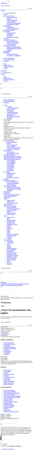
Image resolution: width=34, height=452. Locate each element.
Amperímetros (10, 242)
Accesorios (9, 35)
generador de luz (8, 400)
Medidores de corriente (12, 255)
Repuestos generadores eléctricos (12, 159)
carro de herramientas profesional (12, 396)
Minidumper (10, 34)
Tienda (5, 14)
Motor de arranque (11, 258)
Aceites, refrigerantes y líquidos (12, 194)
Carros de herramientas (9, 40)
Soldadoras (9, 50)
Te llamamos (4, 3)
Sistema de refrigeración (10, 206)
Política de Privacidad (9, 381)
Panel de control (8, 204)
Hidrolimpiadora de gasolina (14, 48)
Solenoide (9, 264)
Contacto (3, 10)
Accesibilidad (7, 380)
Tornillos (9, 237)
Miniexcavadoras (11, 33)
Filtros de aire (10, 201)
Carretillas (6, 38)
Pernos (8, 231)
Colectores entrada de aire (13, 208)
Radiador (9, 211)
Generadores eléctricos (9, 30)
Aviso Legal (7, 378)
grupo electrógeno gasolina (10, 401)
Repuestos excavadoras (13, 37)
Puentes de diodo (11, 259)
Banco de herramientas (12, 41)
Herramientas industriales (10, 45)
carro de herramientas (9, 390)
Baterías (9, 245)
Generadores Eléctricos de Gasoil (12, 156)
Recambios (6, 52)
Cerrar (2, 306)
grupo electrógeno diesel (10, 391)
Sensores (9, 262)
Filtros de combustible (12, 203)
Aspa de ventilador (11, 207)
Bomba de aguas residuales (13, 47)
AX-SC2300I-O (11, 160)
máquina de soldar (8, 407)
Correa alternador (11, 249)
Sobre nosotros (7, 65)
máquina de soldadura (9, 406)
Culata (8, 227)
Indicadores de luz (11, 254)
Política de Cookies (8, 382)
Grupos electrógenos (9, 16)
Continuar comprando (8, 449)
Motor (5, 215)
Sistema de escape (11, 235)
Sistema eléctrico (8, 240)
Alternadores (10, 241)
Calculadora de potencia (13, 24)
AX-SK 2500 (10, 164)
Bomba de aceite (11, 221)
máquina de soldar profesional (11, 411)
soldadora (6, 408)
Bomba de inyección (12, 224)
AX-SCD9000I (11, 163)
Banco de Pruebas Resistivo (14, 23)
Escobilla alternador (12, 252)
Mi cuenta (6, 61)
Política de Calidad (8, 384)
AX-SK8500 (10, 170)
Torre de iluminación (12, 20)
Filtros (5, 198)
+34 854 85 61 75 (6, 72)
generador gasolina (8, 404)
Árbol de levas (10, 217)
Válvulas (9, 238)
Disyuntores (10, 251)
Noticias (6, 68)
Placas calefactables (12, 210)
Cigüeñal (9, 225)
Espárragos (9, 228)
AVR (8, 244)
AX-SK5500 (10, 169)
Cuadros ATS (7, 197)
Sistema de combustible (13, 234)
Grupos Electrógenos (9, 58)
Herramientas (7, 51)
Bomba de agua (11, 223)
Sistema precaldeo (11, 213)
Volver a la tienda (15, 446)
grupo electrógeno (8, 398)
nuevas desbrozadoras (9, 59)
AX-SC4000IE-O (11, 162)
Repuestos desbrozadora (13, 28)
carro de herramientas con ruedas (12, 397)
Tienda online (7, 371)
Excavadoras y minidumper (14, 55)
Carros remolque (11, 21)
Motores (9, 18)
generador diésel (8, 403)
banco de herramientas (9, 394)
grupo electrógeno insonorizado (12, 393)
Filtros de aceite (11, 200)
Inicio (5, 63)
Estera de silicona (11, 44)
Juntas (8, 230)
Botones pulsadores (12, 248)
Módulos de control (12, 257)
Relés (8, 261)
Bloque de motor (11, 220)
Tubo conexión (10, 214)
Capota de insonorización (10, 196)
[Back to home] (8, 1)
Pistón (8, 232)
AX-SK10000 (10, 166)
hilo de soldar (7, 410)
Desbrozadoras (7, 25)
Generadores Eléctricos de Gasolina (13, 157)
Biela (8, 218)
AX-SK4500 (10, 167)
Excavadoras (7, 31)
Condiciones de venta (9, 377)
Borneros (9, 247)
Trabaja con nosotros (9, 66)
